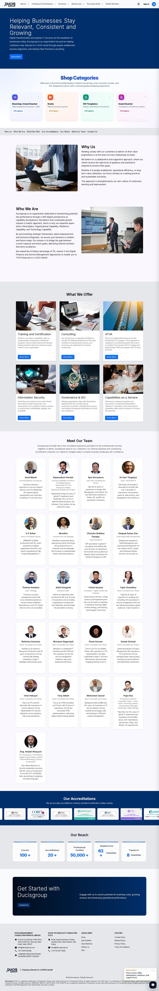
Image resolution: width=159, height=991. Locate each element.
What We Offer (33, 131)
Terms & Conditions (122, 947)
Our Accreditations (50, 131)
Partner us (85, 947)
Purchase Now (93, 4)
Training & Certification (42, 4)
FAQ (83, 950)
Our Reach (65, 131)
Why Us (8, 131)
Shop (83, 937)
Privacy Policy (120, 944)
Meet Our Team (79, 131)
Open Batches (86, 944)
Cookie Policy (120, 937)
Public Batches (112, 4)
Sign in (146, 4)
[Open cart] (138, 4)
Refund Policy (120, 940)
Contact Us (92, 131)
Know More (16, 57)
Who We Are (19, 131)
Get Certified (86, 940)
